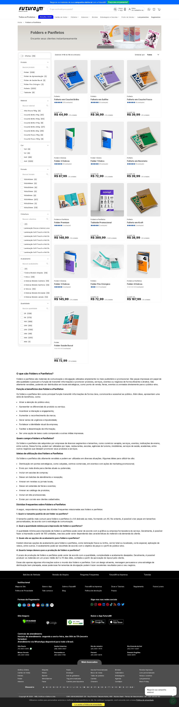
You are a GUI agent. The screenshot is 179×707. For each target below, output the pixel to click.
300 (28, 334)
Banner (44, 676)
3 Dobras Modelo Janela (36, 297)
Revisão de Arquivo (60, 574)
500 (28, 338)
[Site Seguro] (52, 622)
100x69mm (30, 195)
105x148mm (31, 199)
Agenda (118, 679)
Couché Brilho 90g (34, 131)
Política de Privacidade (24, 591)
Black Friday (144, 681)
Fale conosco (47, 591)
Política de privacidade (145, 700)
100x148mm (30, 183)
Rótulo (44, 673)
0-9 (131, 687)
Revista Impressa (145, 670)
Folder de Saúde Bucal (34, 80)
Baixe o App (47, 587)
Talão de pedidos (97, 676)
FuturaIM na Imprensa (118, 574)
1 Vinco (29, 277)
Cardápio (118, 681)
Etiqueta (45, 670)
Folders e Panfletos (61, 219)
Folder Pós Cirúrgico (33, 84)
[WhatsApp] (149, 9)
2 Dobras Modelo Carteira (36, 281)
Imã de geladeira (72, 676)
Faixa (44, 681)
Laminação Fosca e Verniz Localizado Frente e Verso (47, 228)
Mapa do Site (20, 587)
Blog (64, 591)
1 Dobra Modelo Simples (35, 273)
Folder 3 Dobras (60, 281)
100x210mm (30, 191)
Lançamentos (144, 679)
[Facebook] (118, 604)
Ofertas (30, 56)
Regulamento (139, 587)
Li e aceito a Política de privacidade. (88, 704)
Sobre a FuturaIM (69, 587)
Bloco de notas (96, 673)
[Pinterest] (107, 604)
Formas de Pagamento (28, 599)
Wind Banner (47, 679)
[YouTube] (99, 604)
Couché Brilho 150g (34, 119)
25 (28, 313)
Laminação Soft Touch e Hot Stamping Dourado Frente (47, 240)
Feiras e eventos (145, 676)
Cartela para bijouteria (75, 681)
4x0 (28, 157)
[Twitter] (122, 604)
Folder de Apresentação (35, 76)
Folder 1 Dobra (96, 158)
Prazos (114, 591)
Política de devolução (93, 591)
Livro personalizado (147, 673)
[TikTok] (111, 604)
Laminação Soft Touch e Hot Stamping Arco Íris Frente (47, 232)
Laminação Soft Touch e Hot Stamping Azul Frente (46, 236)
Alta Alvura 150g (32, 111)
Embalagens (119, 676)
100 (28, 321)
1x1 (27, 153)
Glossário (29, 687)
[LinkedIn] (103, 604)
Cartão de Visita (24, 673)
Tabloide (29, 92)
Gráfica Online (23, 670)
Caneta (93, 679)
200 (28, 325)
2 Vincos (30, 289)
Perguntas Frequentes (89, 574)
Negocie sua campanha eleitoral (156, 691)
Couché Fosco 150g (33, 139)
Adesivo (21, 681)
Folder (29, 72)
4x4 (28, 161)
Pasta (68, 670)
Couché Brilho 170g (33, 123)
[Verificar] (29, 621)
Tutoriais (147, 574)
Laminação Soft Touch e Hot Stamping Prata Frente (46, 252)
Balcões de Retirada (31, 574)
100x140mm (30, 179)
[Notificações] (154, 9)
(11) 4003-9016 (23, 649)
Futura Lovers (158, 587)
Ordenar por (140, 55)
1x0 (27, 149)
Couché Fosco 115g (33, 135)
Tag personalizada (73, 679)
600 (27, 342)
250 (28, 329)
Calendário (119, 673)
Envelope (69, 673)
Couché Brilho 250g (34, 127)
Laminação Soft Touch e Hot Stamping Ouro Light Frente (48, 248)
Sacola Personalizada (99, 670)
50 (28, 317)
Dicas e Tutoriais (117, 587)
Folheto (30, 88)
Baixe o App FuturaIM (101, 616)
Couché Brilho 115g (34, 115)
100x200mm (30, 187)
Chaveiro (94, 681)
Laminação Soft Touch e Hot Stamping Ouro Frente (46, 244)
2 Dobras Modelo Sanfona (36, 285)
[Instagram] (95, 604)
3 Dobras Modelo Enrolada (37, 293)
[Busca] (115, 9)
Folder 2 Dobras (60, 158)
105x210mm (30, 207)
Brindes (118, 670)
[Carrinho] (159, 9)
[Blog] (115, 604)
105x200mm (30, 203)
